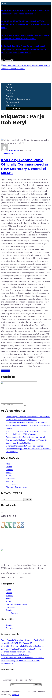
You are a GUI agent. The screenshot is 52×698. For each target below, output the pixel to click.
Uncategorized (12, 484)
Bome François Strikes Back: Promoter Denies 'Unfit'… (23, 640)
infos (8, 464)
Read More (5, 371)
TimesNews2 (13, 150)
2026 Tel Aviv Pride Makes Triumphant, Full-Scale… (22, 657)
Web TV (9, 481)
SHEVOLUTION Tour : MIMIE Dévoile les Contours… (22, 646)
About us (10, 105)
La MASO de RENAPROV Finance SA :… (17, 643)
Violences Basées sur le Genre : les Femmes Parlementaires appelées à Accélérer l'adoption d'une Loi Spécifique (28, 449)
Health (9, 93)
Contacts (15, 108)
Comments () (7, 153)
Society (9, 96)
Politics (9, 87)
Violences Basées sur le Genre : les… (16, 652)
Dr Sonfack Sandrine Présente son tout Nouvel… (21, 649)
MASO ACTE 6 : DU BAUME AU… (15, 655)
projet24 (15, 695)
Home (9, 84)
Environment (12, 102)
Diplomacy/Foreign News (18, 99)
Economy (10, 90)
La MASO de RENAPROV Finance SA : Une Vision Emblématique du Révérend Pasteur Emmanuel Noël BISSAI (25, 24)
